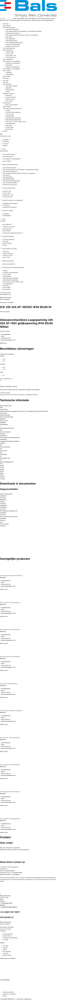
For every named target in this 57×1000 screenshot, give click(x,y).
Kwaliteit (5, 947)
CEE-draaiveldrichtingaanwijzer (14, 42)
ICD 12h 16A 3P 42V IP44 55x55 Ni (10, 656)
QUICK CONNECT (11, 97)
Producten (6, 24)
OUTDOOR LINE (10, 57)
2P (3, 375)
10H (4, 367)
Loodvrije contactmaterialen (13, 112)
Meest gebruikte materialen (13, 118)
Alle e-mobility (7, 70)
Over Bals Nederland (11, 86)
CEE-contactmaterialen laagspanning (32, 877)
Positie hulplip (9, 127)
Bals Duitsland (7, 106)
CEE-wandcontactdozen (12, 29)
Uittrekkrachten (10, 116)
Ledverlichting (6, 936)
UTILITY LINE (9, 54)
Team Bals (8, 88)
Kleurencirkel (9, 129)
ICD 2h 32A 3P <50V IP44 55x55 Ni (10, 818)
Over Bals (6, 80)
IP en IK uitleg (9, 114)
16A (4, 359)
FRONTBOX (9, 65)
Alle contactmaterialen (9, 27)
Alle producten (7, 25)
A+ (7, 897)
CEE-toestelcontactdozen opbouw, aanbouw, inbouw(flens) (22, 35)
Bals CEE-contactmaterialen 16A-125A (10, 877)
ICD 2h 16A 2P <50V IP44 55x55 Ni (10, 737)
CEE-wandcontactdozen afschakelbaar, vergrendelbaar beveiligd (23, 31)
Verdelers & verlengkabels (10, 937)
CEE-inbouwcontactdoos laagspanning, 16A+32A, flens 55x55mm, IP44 (31, 879)
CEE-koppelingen (10, 39)
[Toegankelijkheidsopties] (0, 892)
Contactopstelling (10, 123)
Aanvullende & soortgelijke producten (27, 394)
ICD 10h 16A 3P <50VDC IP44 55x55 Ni (11, 575)
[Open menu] (1, 134)
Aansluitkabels (10, 74)
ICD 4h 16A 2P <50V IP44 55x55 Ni (10, 791)
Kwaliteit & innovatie (8, 93)
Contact (5, 131)
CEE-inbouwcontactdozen (13, 33)
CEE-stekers (9, 37)
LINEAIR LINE (10, 52)
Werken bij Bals (10, 89)
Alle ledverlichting (8, 50)
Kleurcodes (9, 125)
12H (4, 369)
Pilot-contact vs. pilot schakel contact (16, 121)
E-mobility (5, 939)
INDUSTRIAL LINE (11, 55)
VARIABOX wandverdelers (13, 63)
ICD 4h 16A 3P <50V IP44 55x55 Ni (10, 602)
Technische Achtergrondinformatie (12, 108)
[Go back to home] (28, 16)
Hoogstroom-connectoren (13, 46)
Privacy (5, 996)
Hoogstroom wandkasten (12, 67)
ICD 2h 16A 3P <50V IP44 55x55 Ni (10, 629)
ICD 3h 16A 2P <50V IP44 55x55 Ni (10, 764)
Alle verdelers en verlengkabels (11, 61)
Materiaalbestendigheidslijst (13, 119)
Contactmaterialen (8, 934)
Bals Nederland (7, 84)
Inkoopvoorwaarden (8, 992)
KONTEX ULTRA (10, 99)
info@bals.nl (14, 867)
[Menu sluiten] (0, 894)
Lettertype (4, 907)
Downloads (6, 78)
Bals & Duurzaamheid (12, 104)
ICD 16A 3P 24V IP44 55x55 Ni (8, 683)
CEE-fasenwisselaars (11, 40)
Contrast (4, 903)
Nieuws (8, 91)
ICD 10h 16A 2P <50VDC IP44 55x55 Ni (11, 710)
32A (4, 361)
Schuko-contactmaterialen (13, 44)
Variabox (8, 110)
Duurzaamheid (7, 103)
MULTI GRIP (9, 101)
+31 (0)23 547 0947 (5, 867)
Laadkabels (9, 72)
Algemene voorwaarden (9, 994)
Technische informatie (6, 394)
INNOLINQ (9, 95)
